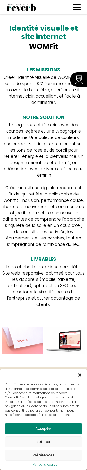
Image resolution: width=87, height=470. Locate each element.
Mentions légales (45, 464)
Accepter (43, 428)
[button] (79, 375)
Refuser (43, 441)
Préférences (44, 455)
